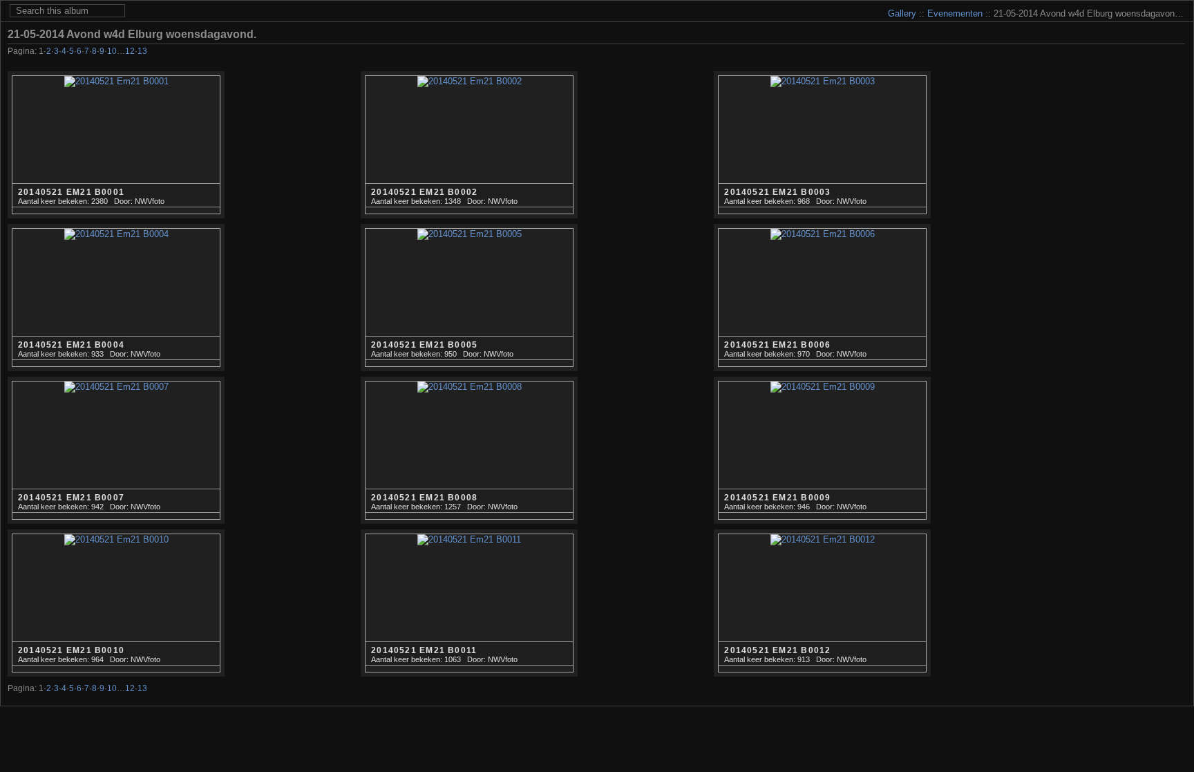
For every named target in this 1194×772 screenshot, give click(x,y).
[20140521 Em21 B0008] (469, 451)
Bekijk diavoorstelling (1177, 33)
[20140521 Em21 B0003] (822, 145)
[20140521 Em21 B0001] (116, 145)
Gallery (902, 13)
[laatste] (1177, 52)
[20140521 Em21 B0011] (469, 603)
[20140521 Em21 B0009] (822, 451)
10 (112, 51)
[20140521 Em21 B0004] (116, 298)
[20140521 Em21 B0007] (116, 451)
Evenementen (955, 13)
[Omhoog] (1140, 52)
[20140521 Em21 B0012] (822, 603)
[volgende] (1158, 52)
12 (130, 51)
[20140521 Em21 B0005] (469, 298)
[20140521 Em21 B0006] (822, 298)
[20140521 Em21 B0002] (469, 145)
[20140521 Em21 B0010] (116, 603)
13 (142, 51)
